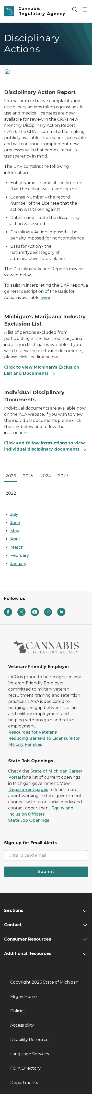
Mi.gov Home (23, 996)
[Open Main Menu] (85, 9)
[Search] (75, 9)
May (14, 530)
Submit (46, 871)
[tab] (10, 477)
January (18, 563)
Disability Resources (30, 1039)
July (14, 514)
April (15, 539)
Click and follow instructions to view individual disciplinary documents (44, 446)
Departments (24, 1082)
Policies (17, 1010)
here (45, 297)
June (15, 522)
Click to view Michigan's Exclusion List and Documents (41, 370)
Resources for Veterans (32, 732)
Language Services (29, 1053)
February (19, 555)
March (17, 547)
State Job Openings (28, 820)
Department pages (28, 789)
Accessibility (22, 1025)
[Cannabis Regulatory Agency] (7, 71)
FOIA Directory (25, 1068)
